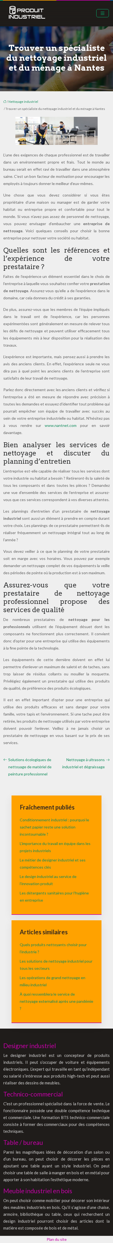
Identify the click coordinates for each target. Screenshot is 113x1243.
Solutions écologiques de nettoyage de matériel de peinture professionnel (30, 766)
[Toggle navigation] (102, 13)
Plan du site (57, 1239)
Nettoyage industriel (23, 101)
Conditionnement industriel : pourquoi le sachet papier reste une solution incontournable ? (54, 826)
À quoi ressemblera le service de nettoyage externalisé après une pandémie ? (56, 1001)
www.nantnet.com (61, 425)
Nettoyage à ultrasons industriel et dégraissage (83, 763)
